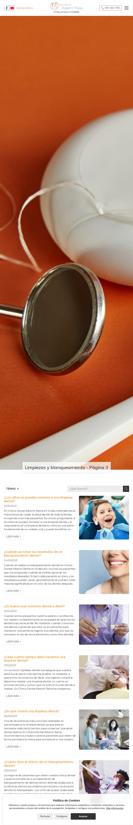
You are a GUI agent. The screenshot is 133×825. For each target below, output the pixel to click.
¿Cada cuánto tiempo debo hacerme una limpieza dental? (34, 658)
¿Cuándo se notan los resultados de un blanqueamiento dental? (33, 553)
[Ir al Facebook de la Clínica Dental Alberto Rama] (6, 8)
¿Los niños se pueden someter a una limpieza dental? (38, 499)
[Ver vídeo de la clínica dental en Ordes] (12, 8)
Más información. (115, 808)
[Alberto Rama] (66, 5)
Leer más (12, 536)
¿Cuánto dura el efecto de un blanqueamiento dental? (38, 763)
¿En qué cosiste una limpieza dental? (32, 711)
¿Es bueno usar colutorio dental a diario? (34, 606)
